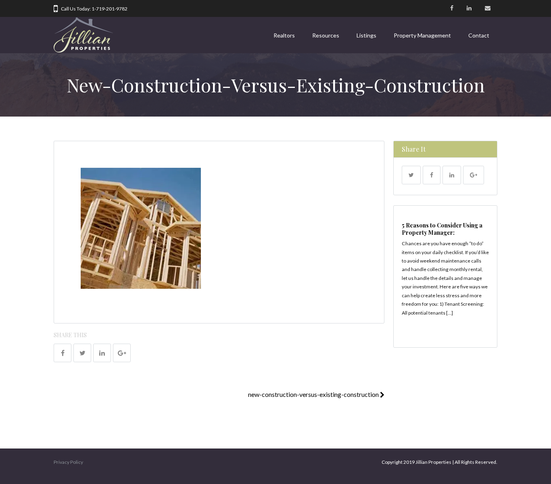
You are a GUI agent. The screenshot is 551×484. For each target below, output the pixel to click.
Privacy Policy (68, 462)
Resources (325, 35)
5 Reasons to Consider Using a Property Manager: (442, 228)
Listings (366, 35)
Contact (478, 35)
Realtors (284, 35)
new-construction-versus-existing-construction (314, 394)
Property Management (422, 35)
